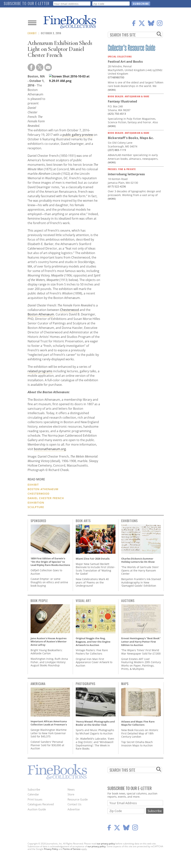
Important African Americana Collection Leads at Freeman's (49, 723)
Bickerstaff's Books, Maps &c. (131, 138)
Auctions (127, 600)
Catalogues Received (41, 804)
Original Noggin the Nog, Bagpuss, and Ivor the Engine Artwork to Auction (93, 641)
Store (71, 794)
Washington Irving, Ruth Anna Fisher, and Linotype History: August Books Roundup (49, 662)
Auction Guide (37, 809)
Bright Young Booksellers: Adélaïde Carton (46, 651)
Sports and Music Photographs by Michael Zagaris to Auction (95, 731)
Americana (38, 683)
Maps (125, 683)
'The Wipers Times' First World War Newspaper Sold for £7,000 (141, 651)
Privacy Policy (51, 849)
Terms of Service (72, 849)
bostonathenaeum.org (50, 449)
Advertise (74, 809)
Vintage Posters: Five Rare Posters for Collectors (92, 651)
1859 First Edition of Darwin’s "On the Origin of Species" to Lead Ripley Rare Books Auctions (50, 562)
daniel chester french (46, 498)
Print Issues (35, 799)
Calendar (33, 794)
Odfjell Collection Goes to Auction (46, 571)
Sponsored (38, 521)
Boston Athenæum (41, 314)
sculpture (36, 507)
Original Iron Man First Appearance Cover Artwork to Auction (94, 662)
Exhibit (32, 33)
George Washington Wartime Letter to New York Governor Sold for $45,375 (49, 733)
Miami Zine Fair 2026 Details (92, 558)
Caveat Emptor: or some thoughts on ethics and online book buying (49, 582)
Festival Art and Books (125, 61)
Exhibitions (129, 521)
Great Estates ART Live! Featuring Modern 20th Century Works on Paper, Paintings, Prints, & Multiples (141, 664)
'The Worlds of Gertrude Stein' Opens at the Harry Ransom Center (140, 570)
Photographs (85, 683)
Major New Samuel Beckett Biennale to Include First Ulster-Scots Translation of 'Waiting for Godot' (95, 569)
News (71, 789)
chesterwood (38, 493)
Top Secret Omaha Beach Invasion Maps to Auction (137, 743)
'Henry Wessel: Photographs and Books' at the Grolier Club (95, 723)
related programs (40, 371)
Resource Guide (78, 799)
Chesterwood (69, 310)
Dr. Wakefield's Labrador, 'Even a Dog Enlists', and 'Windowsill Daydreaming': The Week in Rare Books (95, 743)
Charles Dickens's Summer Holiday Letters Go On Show (138, 560)
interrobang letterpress (126, 174)
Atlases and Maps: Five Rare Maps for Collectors (138, 723)
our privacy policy (106, 843)
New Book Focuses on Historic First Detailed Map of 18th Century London (139, 733)
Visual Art (83, 600)
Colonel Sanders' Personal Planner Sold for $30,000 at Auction (47, 745)
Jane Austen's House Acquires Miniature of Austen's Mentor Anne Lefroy (49, 641)
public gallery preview (77, 135)
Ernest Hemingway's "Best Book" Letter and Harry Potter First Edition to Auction (141, 641)
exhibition (36, 502)
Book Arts (83, 521)
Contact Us (74, 804)
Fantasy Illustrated (122, 101)
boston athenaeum (43, 489)
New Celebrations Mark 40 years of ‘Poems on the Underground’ (92, 582)
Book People (39, 600)
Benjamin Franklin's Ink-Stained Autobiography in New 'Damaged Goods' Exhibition (141, 582)
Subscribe (34, 789)
